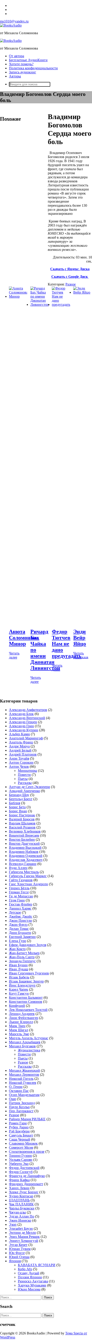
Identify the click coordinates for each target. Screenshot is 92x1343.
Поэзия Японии (30, 1277)
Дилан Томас (19, 929)
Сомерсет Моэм (21, 1147)
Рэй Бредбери (19, 1131)
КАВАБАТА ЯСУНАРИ (36, 1265)
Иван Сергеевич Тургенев (29, 973)
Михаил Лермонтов (24, 1074)
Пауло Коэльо (19, 1107)
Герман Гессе (19, 892)
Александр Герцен (23, 722)
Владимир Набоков (23, 852)
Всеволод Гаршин (22, 864)
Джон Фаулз (18, 924)
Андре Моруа (19, 746)
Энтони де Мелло (22, 1232)
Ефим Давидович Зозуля (27, 945)
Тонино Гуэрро (20, 1155)
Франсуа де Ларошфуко (27, 1176)
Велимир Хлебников (25, 831)
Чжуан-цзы (17, 1212)
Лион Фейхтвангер (23, 1018)
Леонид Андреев (22, 1014)
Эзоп (13, 1224)
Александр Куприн (23, 730)
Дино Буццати (20, 933)
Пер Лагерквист (21, 1111)
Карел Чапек (18, 989)
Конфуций (17, 1006)
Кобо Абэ (25, 1269)
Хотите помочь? (21, 64)
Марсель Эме (19, 1034)
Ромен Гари (18, 1123)
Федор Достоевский (24, 1168)
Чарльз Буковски (21, 1208)
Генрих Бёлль (19, 888)
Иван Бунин (18, 965)
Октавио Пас (19, 1091)
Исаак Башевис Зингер (26, 981)
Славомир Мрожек (23, 1143)
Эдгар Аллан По (21, 1216)
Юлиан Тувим (20, 1249)
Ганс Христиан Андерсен (28, 884)
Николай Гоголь (21, 1078)
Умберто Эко (19, 1164)
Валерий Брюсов (22, 819)
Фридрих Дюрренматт (26, 1184)
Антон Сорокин (21, 762)
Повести (24, 775)
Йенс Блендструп (22, 985)
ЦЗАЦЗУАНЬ (19, 1200)
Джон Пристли (20, 920)
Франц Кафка (19, 1180)
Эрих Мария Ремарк (24, 1237)
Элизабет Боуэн (21, 1228)
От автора (16, 56)
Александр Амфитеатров (28, 710)
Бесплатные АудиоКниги (28, 60)
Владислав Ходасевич (25, 860)
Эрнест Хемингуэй (23, 1241)
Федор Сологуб (21, 1172)
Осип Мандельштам (24, 1095)
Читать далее (14, 655)
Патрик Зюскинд (22, 1103)
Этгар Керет (18, 1245)
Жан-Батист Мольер (24, 953)
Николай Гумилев (22, 1083)
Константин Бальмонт (26, 997)
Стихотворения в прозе (26, 1151)
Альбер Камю (19, 734)
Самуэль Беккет (21, 1135)
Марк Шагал (18, 1030)
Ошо (12, 1099)
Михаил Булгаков (22, 1046)
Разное (70, 284)
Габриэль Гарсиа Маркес (28, 876)
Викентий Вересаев (24, 835)
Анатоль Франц (21, 742)
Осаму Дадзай (28, 1273)
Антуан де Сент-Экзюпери (29, 787)
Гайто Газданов (21, 880)
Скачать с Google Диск (70, 277)
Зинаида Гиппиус (22, 961)
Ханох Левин (19, 1188)
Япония (15, 1261)
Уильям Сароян (20, 1160)
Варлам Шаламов (22, 823)
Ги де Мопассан (21, 896)
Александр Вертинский (27, 718)
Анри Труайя (19, 758)
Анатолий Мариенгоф (26, 738)
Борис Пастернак (22, 815)
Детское (15, 912)
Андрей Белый (20, 750)
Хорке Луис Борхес (23, 1192)
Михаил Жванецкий (24, 1070)
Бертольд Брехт (20, 799)
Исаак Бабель (19, 977)
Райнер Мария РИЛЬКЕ (27, 1119)
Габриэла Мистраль (24, 872)
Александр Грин (21, 726)
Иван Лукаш (18, 969)
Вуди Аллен (18, 868)
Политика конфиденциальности (33, 68)
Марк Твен (17, 1026)
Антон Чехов (19, 766)
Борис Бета (17, 807)
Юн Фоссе (17, 1253)
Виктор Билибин (22, 839)
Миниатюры (27, 770)
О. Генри (16, 1087)
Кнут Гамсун (19, 993)
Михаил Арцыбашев (24, 1042)
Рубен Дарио (19, 1127)
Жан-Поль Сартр (22, 957)
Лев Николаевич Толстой (28, 1010)
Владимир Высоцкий (25, 847)
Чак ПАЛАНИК (21, 1204)
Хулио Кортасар (21, 1196)
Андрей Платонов (23, 754)
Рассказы (25, 783)
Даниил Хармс (20, 908)
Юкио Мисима (29, 1289)
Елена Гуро (17, 941)
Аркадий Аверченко (24, 791)
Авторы (15, 76)
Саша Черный (19, 1139)
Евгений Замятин (22, 937)
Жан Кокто (17, 949)
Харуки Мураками (32, 1285)
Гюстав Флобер (20, 904)
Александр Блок (21, 714)
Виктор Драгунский (24, 843)
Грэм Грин (17, 900)
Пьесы (23, 779)
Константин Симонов (25, 1001)
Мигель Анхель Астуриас (28, 1038)
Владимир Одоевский (25, 856)
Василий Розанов (22, 827)
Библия (14, 803)
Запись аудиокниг (22, 72)
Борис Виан (18, 811)
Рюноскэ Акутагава (33, 1281)
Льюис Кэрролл (21, 1022)
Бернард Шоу (19, 795)
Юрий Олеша (19, 1257)
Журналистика (29, 1050)
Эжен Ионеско (20, 1220)
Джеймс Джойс (20, 916)
